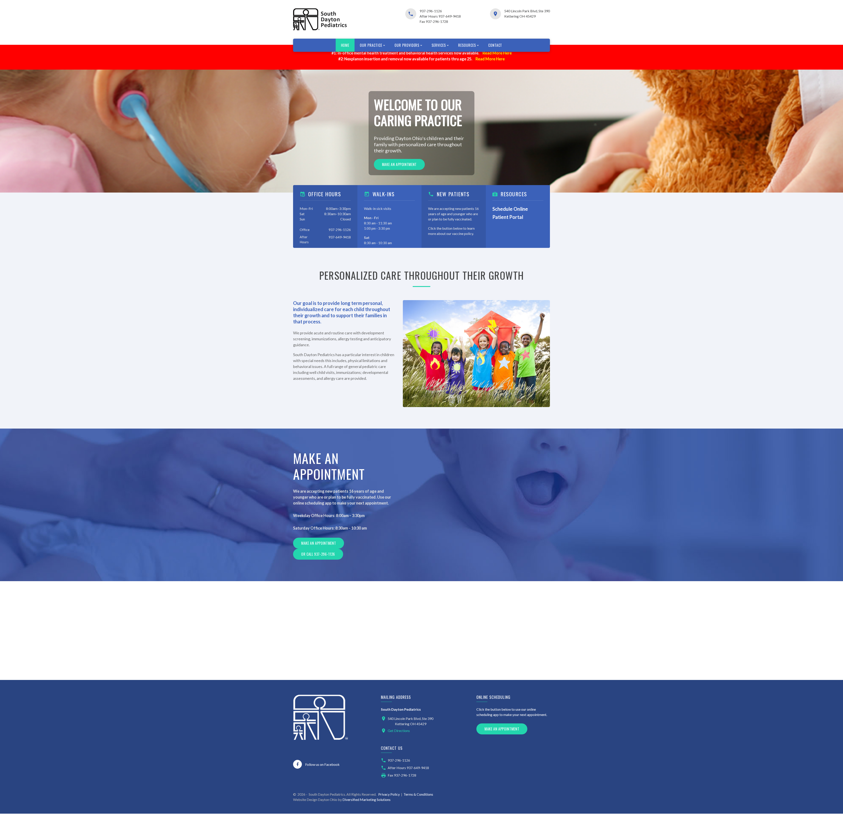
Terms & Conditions (418, 794)
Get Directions (399, 730)
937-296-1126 (431, 11)
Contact (495, 45)
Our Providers (406, 45)
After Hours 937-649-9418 (440, 16)
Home (345, 45)
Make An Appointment (502, 729)
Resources (467, 45)
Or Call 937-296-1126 (318, 554)
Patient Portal (507, 217)
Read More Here (497, 52)
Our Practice (371, 45)
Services (439, 45)
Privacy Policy (389, 794)
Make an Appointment (399, 164)
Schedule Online (510, 209)
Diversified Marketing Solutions (366, 799)
